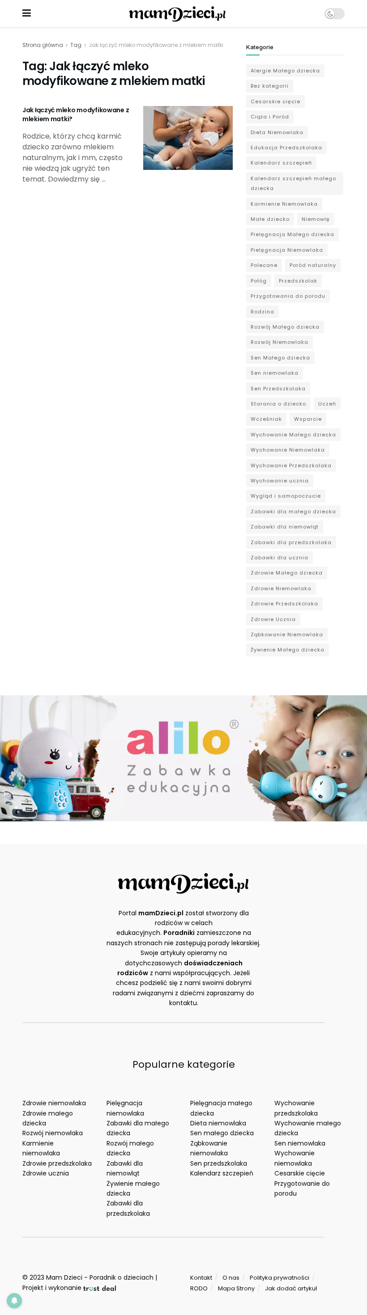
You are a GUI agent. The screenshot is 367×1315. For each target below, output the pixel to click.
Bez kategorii (270, 85)
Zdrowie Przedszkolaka (284, 603)
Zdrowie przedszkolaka (57, 1163)
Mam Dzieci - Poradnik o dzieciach (100, 1277)
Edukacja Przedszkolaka (286, 147)
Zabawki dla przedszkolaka (291, 542)
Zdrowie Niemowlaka (281, 588)
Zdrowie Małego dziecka (287, 572)
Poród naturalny (313, 265)
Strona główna (42, 45)
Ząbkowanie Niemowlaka (287, 634)
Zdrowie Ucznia (273, 619)
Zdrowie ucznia (45, 1173)
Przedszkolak (298, 280)
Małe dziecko (270, 219)
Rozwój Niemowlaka (279, 342)
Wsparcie (308, 419)
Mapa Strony (236, 1288)
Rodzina (262, 311)
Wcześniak (266, 419)
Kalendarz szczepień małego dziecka (293, 183)
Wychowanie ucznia (280, 480)
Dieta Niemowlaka (277, 132)
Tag (75, 45)
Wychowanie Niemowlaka (288, 449)
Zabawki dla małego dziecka (293, 511)
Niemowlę (316, 219)
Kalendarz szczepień (281, 162)
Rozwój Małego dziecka (285, 326)
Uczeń (327, 403)
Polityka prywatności (279, 1277)
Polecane (264, 265)
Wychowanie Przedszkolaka (291, 465)
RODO (199, 1288)
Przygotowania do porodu (288, 296)
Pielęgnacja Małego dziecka (292, 234)
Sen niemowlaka (275, 372)
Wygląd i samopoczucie (286, 495)
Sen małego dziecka (222, 1133)
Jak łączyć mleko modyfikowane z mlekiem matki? (75, 114)
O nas (230, 1277)
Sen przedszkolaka (218, 1163)
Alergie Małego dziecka (285, 70)
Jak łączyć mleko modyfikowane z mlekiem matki (156, 45)
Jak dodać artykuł (291, 1288)
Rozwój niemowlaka (52, 1133)
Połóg (259, 280)
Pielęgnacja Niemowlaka (287, 250)
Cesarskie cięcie (275, 101)
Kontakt (201, 1277)
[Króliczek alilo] (183, 757)
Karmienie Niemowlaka (284, 203)
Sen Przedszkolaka (278, 388)
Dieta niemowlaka (218, 1123)
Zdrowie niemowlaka (54, 1103)
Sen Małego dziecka (280, 357)
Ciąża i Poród (270, 116)
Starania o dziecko (278, 403)
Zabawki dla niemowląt (285, 526)
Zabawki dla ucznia (279, 557)
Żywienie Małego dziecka (287, 649)
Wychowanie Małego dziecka (293, 434)
